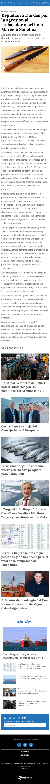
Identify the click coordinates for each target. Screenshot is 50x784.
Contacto (25, 755)
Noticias (25, 752)
